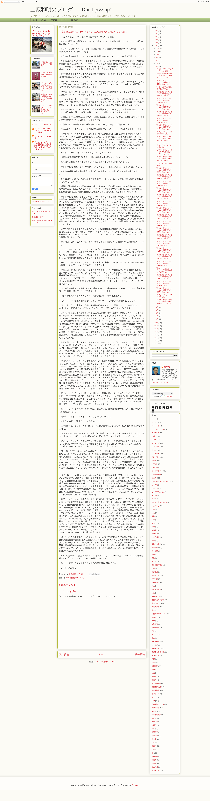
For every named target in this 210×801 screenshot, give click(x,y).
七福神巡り (155, 582)
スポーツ (155, 436)
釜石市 (154, 530)
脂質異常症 (155, 575)
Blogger (135, 785)
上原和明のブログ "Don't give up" (76, 9)
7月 (157, 63)
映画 (153, 509)
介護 (153, 520)
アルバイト (155, 426)
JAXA (153, 419)
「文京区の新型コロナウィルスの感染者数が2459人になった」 (163, 210)
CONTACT (74, 20)
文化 (153, 742)
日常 (153, 701)
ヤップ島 (155, 485)
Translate (169, 396)
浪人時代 (155, 767)
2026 (156, 31)
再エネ (154, 561)
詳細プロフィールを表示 (160, 382)
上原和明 (167, 367)
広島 (153, 558)
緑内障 (154, 760)
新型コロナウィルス (75, 578)
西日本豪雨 (155, 628)
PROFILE (54, 20)
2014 (156, 341)
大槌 (153, 659)
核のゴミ (155, 523)
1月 (157, 319)
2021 (156, 46)
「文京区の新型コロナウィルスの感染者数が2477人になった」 (163, 190)
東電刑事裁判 (156, 683)
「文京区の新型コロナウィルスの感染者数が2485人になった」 (163, 183)
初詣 (153, 593)
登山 (153, 673)
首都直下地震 (156, 589)
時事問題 (155, 579)
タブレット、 (156, 447)
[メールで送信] (90, 574)
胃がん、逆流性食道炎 (159, 502)
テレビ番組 (155, 457)
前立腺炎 (155, 645)
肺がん (154, 718)
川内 (153, 638)
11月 (157, 51)
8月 (157, 60)
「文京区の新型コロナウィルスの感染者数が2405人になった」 (163, 263)
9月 (157, 57)
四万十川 (155, 572)
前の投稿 (140, 654)
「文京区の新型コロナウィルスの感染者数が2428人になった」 (163, 243)
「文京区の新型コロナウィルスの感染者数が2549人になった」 (163, 113)
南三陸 (154, 697)
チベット (155, 450)
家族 (153, 516)
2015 (156, 338)
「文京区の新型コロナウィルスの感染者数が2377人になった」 (163, 290)
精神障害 (155, 624)
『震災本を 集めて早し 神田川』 (46, 64)
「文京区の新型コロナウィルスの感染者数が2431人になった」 (163, 236)
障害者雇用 (155, 607)
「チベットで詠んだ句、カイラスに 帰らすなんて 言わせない (42, 130)
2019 (156, 326)
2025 (156, 34)
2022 (156, 43)
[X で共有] (94, 574)
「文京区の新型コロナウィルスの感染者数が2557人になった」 (163, 107)
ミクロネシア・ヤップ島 (42, 124)
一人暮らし (155, 506)
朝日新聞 (155, 666)
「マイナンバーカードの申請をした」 (163, 296)
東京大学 (155, 680)
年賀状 (154, 711)
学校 (153, 527)
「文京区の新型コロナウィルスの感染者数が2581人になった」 (163, 93)
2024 (156, 37)
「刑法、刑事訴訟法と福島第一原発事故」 (46, 74)
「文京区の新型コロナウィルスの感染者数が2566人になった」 (163, 100)
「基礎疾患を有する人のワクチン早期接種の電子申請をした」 (163, 270)
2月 (157, 316)
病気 (153, 728)
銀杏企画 (155, 547)
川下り (154, 635)
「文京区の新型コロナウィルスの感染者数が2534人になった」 (163, 127)
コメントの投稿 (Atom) (104, 662)
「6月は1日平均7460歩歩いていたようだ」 (164, 70)
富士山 (154, 739)
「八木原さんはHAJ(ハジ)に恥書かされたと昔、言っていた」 (46, 109)
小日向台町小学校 (158, 600)
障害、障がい (156, 603)
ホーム (102, 654)
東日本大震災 (156, 687)
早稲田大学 (155, 648)
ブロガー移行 (156, 474)
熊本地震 (155, 551)
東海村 (154, 676)
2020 (156, 323)
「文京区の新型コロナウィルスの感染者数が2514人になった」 (163, 158)
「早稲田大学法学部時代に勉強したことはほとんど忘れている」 (163, 75)
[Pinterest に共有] (99, 574)
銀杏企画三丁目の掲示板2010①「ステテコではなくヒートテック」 (46, 97)
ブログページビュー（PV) (161, 481)
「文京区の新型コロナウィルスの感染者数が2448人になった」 (163, 223)
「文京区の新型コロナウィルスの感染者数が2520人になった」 (163, 152)
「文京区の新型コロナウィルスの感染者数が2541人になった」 (163, 120)
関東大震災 (155, 537)
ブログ (154, 478)
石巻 (153, 631)
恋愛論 (154, 763)
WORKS (44, 20)
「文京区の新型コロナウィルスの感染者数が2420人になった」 (163, 250)
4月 (157, 310)
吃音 (153, 540)
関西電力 (155, 533)
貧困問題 (155, 736)
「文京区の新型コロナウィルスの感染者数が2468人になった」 (163, 203)
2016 (156, 335)
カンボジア (155, 433)
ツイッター (155, 453)
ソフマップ (155, 443)
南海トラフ (155, 694)
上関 (153, 610)
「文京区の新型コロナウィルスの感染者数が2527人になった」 (163, 138)
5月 (157, 307)
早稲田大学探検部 (158, 652)
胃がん (154, 499)
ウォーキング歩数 (158, 429)
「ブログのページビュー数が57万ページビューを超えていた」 (164, 145)
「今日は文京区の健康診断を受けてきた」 (163, 88)
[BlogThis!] (92, 574)
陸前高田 (155, 756)
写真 (153, 586)
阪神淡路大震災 (157, 565)
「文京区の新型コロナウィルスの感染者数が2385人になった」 (163, 283)
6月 (157, 66)
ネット (154, 460)
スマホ (154, 440)
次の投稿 (64, 654)
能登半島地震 (156, 715)
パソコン (155, 464)
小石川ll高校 (156, 596)
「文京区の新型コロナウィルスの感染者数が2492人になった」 (163, 176)
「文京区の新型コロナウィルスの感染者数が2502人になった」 (163, 170)
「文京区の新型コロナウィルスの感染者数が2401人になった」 (163, 276)
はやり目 (155, 467)
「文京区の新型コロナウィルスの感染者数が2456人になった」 (163, 216)
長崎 (153, 669)
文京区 (154, 746)
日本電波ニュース (158, 704)
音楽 (153, 513)
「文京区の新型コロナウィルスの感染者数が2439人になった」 (163, 230)
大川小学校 (155, 655)
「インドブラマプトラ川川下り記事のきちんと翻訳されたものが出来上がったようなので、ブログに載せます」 (42, 145)
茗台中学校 (155, 770)
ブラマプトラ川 (157, 471)
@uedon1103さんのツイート (42, 201)
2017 (156, 332)
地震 (153, 662)
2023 (156, 40)
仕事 (153, 568)
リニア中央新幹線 (158, 492)
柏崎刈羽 (155, 721)
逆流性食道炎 (156, 544)
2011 (156, 344)
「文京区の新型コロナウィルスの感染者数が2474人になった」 (163, 196)
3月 (157, 313)
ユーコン (155, 488)
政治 (153, 621)
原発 (153, 554)
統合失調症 (155, 690)
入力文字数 (155, 708)
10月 (158, 54)
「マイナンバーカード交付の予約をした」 (163, 133)
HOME (35, 20)
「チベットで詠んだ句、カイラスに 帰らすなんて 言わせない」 (41, 33)
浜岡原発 (155, 732)
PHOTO (63, 20)
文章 (153, 749)
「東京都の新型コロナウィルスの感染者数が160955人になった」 (163, 301)
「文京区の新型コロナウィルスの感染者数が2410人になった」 (163, 256)
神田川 (154, 617)
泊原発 (154, 725)
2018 (156, 329)
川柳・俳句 (155, 641)
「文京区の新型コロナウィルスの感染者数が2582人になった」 (163, 82)
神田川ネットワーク (39, 217)
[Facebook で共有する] (96, 574)
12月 (158, 48)
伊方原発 (155, 495)
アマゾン (155, 422)
